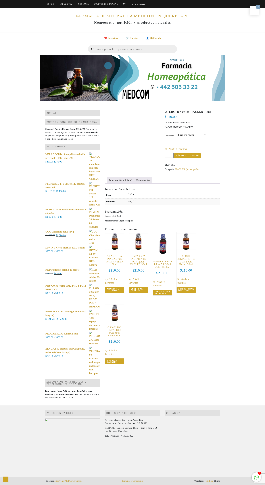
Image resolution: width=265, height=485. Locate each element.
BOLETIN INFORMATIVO (106, 4)
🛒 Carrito (132, 38)
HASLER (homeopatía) (186, 169)
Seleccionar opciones (162, 292)
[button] (176, 149)
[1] (256, 478)
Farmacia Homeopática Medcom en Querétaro (133, 16)
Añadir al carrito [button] (113, 290)
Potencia (170, 135)
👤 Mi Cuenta (153, 38)
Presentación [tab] (143, 180)
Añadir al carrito (187, 155)
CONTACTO (83, 4)
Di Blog (209, 481)
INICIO (50, 4)
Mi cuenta (66, 4)
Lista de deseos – (137, 4)
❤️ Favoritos (111, 38)
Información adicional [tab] (120, 180)
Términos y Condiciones (132, 481)
